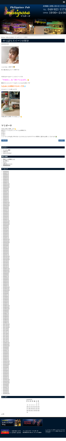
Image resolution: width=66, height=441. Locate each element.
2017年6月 (6, 333)
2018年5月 (6, 316)
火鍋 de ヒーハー (7, 164)
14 (35, 406)
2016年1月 (6, 359)
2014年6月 (6, 388)
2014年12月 (6, 379)
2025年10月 (6, 187)
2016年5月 (6, 353)
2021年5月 (6, 261)
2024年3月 (6, 216)
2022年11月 (6, 241)
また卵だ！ (6, 160)
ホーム (3, 37)
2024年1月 (6, 219)
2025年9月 (6, 188)
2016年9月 (6, 347)
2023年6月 (6, 230)
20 (33, 408)
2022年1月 (6, 254)
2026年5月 (6, 176)
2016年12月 (6, 342)
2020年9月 (6, 273)
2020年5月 (6, 279)
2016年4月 (6, 355)
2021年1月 (6, 267)
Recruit (60, 431)
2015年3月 (6, 375)
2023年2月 (6, 236)
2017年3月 (6, 338)
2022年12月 (6, 239)
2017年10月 (6, 327)
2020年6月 (6, 278)
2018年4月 (6, 318)
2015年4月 (6, 373)
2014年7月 (6, 387)
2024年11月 (6, 204)
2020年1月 (6, 285)
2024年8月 (6, 208)
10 (27, 406)
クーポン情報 (6, 150)
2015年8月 (6, 367)
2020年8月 (6, 274)
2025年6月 (6, 193)
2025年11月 (6, 185)
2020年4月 (6, 281)
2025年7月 (6, 191)
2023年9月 (6, 225)
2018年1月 (6, 322)
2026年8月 (6, 171)
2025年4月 (6, 196)
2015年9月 (6, 365)
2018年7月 (6, 313)
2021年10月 (6, 259)
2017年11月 (6, 325)
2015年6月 (6, 370)
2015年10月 (6, 364)
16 (38, 406)
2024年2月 (6, 217)
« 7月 (2, 414)
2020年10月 (6, 271)
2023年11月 (6, 222)
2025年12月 (6, 184)
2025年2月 (6, 199)
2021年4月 (6, 262)
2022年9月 (6, 244)
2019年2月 (6, 302)
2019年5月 (6, 298)
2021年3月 (6, 264)
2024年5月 (6, 213)
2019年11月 (6, 288)
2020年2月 (6, 284)
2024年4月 (6, 214)
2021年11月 (6, 258)
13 (33, 406)
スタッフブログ (10, 37)
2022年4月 (6, 251)
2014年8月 (6, 385)
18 (29, 408)
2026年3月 (6, 179)
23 (38, 408)
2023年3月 (6, 234)
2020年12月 (6, 268)
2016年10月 (6, 345)
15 (36, 406)
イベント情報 (55, 431)
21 (35, 408)
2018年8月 (6, 311)
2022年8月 (6, 245)
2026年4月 (6, 177)
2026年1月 (6, 182)
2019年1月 (6, 304)
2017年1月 (6, 341)
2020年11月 (6, 270)
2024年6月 (6, 211)
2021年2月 (6, 265)
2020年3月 (6, 282)
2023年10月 (6, 224)
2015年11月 (6, 362)
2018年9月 (6, 310)
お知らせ (5, 151)
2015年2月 (6, 376)
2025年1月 (6, 200)
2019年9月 (6, 291)
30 (38, 410)
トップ (46, 429)
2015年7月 (6, 368)
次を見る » (61, 140)
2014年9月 (6, 384)
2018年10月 (6, 308)
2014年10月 (6, 382)
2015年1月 (6, 378)
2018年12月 (6, 305)
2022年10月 (6, 242)
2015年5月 (6, 372)
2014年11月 (6, 381)
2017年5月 (6, 335)
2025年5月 (6, 194)
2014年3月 (6, 392)
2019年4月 (6, 299)
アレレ (5, 162)
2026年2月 (6, 180)
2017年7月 (6, 331)
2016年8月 (6, 348)
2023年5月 (6, 231)
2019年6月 (6, 296)
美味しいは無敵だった (9, 159)
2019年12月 (6, 287)
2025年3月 (6, 197)
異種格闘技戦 (6, 165)
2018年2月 (6, 321)
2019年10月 (6, 290)
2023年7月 (6, 228)
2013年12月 (6, 393)
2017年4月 (6, 336)
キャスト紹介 (52, 429)
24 (27, 410)
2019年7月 (6, 294)
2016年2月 (6, 358)
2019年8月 (6, 293)
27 (33, 410)
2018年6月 (6, 315)
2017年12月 (6, 324)
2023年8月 (6, 227)
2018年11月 (6, 307)
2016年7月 (6, 350)
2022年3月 (6, 253)
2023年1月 (6, 237)
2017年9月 (6, 328)
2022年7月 (6, 247)
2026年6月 (6, 174)
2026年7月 (6, 173)
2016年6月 (6, 351)
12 (31, 406)
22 (36, 408)
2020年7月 (6, 276)
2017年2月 (6, 339)
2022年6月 (6, 248)
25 (29, 410)
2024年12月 (6, 202)
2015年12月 (6, 361)
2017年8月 (6, 330)
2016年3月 (6, 356)
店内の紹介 (48, 431)
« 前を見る (4, 140)
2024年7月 (6, 210)
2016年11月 (6, 344)
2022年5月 (6, 250)
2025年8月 (6, 190)
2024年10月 (6, 205)
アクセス (63, 429)
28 (35, 410)
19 (31, 408)
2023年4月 (6, 233)
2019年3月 (6, 301)
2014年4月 (6, 390)
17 (27, 408)
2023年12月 (6, 221)
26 (31, 410)
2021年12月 (6, 256)
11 (29, 406)
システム (58, 429)
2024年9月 (6, 207)
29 (36, 410)
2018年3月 (6, 319)
